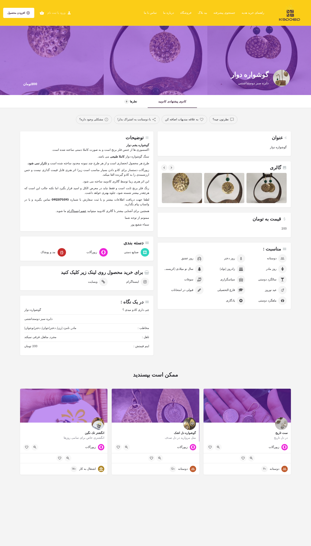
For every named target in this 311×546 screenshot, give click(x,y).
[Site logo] (289, 12)
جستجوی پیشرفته (224, 13)
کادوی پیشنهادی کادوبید (172, 101)
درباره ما (168, 13)
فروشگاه (185, 13)
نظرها (131, 101)
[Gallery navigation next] (171, 167)
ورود (63, 13)
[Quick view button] (218, 447)
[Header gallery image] (52, 47)
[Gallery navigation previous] (163, 167)
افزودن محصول (16, 12)
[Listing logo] (281, 78)
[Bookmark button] (210, 447)
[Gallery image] (182, 188)
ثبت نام (51, 13)
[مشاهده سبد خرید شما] (42, 13)
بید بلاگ (202, 13)
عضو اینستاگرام (76, 211)
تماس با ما (150, 13)
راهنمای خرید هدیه (253, 13)
